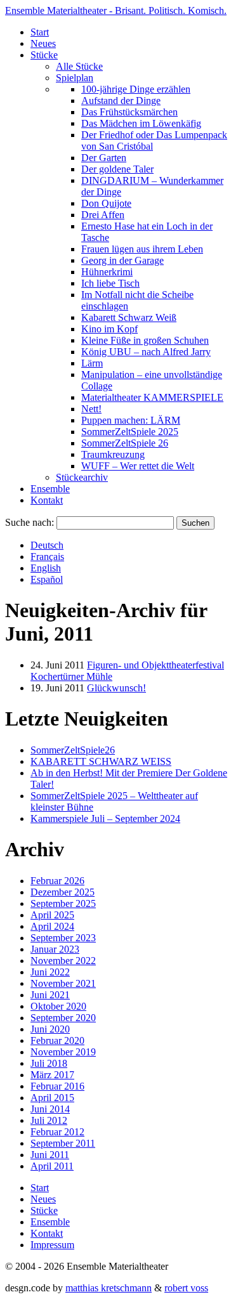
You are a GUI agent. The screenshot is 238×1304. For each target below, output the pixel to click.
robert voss (186, 1287)
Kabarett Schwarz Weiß (128, 317)
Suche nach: (29, 522)
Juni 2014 (50, 1109)
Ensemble (50, 488)
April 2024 (52, 926)
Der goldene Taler (117, 169)
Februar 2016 (57, 1086)
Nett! (91, 408)
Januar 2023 (54, 949)
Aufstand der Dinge (121, 100)
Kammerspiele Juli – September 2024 (105, 818)
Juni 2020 (50, 1029)
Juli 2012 (48, 1120)
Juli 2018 (48, 1063)
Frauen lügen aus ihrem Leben (142, 249)
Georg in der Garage (122, 260)
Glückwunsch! (116, 687)
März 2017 (52, 1074)
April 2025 (52, 915)
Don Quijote (106, 203)
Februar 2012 (57, 1131)
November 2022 (63, 960)
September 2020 (63, 1017)
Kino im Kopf (109, 328)
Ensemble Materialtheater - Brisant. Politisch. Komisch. (116, 10)
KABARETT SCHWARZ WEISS (100, 761)
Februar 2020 (57, 1040)
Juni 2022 (50, 972)
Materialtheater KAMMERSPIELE (152, 397)
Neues (43, 43)
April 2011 (52, 1166)
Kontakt (46, 500)
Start (39, 32)
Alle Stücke (79, 66)
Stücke (44, 54)
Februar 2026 (57, 880)
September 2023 (63, 937)
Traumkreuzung (113, 454)
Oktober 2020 (58, 1006)
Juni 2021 (50, 994)
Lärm (92, 363)
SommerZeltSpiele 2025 (129, 431)
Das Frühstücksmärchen (129, 112)
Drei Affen (102, 214)
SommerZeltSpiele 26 (124, 443)
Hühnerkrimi (107, 271)
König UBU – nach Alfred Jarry (146, 351)
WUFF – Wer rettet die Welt (137, 465)
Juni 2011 (49, 1154)
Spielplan (74, 77)
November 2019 (63, 1051)
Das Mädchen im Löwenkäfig (141, 123)
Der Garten (103, 157)
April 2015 (52, 1097)
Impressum (52, 1244)
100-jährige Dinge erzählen (135, 89)
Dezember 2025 (62, 892)
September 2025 (63, 903)
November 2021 (63, 983)
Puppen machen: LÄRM (130, 420)
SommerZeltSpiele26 (72, 750)
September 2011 (62, 1143)
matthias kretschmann (108, 1287)
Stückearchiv (82, 477)
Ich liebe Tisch (110, 283)
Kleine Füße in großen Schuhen (145, 340)
